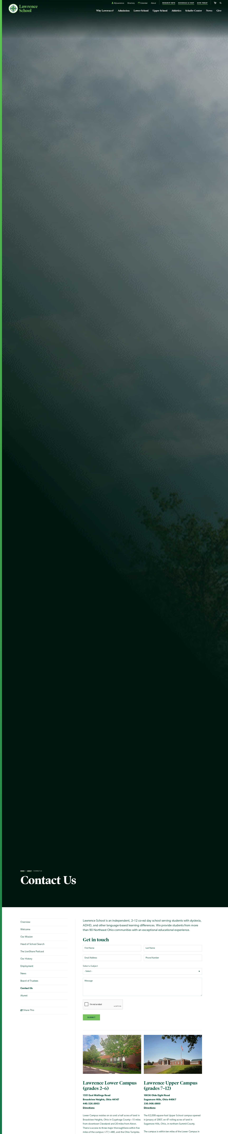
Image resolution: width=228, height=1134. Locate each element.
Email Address (92, 958)
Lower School (141, 10)
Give (219, 10)
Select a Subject (90, 966)
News (209, 10)
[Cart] (215, 2)
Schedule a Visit (186, 3)
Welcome (25, 929)
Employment (26, 966)
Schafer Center (193, 10)
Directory (131, 3)
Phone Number (153, 958)
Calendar (144, 3)
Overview (25, 922)
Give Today (202, 3)
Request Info (168, 3)
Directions (89, 1108)
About (153, 3)
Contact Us (38, 871)
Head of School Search (32, 944)
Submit (91, 1017)
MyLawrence (119, 3)
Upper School (160, 10)
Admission (124, 10)
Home (22, 871)
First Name (90, 948)
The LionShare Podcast (32, 952)
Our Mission (26, 937)
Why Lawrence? (105, 10)
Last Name (151, 948)
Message (89, 981)
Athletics (176, 10)
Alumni (24, 996)
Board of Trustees (29, 981)
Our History (26, 959)
